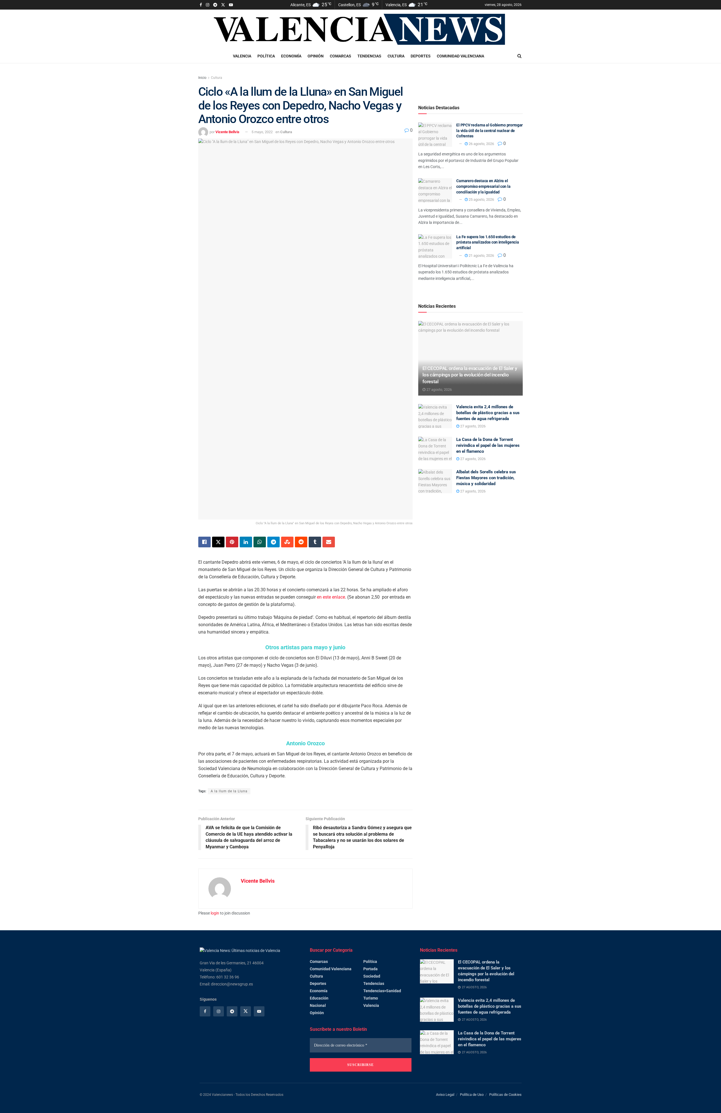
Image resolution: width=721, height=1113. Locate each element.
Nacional (318, 1005)
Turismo (370, 998)
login (215, 913)
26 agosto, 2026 (481, 144)
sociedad (371, 976)
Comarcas (340, 56)
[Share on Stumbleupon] (287, 542)
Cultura (396, 56)
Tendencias (369, 56)
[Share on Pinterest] (232, 542)
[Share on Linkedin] (246, 542)
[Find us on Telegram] (215, 5)
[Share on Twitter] (218, 542)
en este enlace (331, 597)
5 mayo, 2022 (262, 132)
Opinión (316, 56)
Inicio (202, 78)
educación (319, 998)
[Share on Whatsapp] (259, 542)
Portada (370, 969)
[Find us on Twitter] (223, 5)
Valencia (242, 56)
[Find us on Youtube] (231, 5)
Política (266, 56)
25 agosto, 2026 (481, 199)
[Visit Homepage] (361, 29)
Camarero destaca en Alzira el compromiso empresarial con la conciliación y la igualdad (483, 186)
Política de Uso (472, 1094)
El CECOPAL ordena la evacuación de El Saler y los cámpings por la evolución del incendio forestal (469, 375)
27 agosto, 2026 (439, 389)
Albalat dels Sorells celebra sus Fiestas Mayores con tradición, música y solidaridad (486, 477)
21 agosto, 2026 (481, 255)
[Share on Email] (328, 542)
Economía (291, 56)
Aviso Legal (445, 1094)
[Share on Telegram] (273, 542)
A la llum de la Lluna (229, 791)
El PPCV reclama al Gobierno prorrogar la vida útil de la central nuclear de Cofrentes (489, 130)
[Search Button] (519, 56)
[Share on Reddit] (301, 542)
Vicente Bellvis (227, 132)
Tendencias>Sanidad (382, 991)
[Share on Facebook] (204, 542)
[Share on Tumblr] (315, 542)
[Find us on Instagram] (207, 5)
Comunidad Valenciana (460, 56)
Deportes (421, 56)
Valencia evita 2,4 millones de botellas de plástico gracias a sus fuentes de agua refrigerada (488, 412)
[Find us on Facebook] (201, 5)
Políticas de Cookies (505, 1094)
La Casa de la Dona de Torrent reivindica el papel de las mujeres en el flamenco (488, 445)
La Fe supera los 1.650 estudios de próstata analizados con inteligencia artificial (487, 242)
